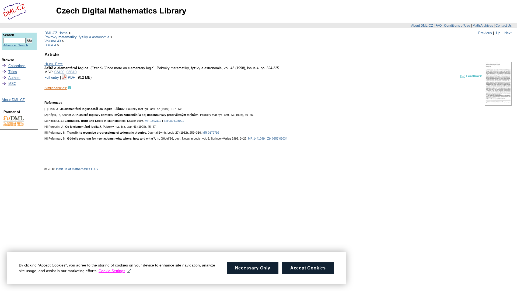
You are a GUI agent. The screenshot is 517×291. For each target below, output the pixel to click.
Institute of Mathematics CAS (77, 169)
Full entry (51, 77)
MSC (12, 84)
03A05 (59, 72)
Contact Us (503, 25)
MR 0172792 (210, 132)
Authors (14, 78)
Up (498, 33)
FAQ (438, 25)
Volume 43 (52, 41)
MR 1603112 (153, 120)
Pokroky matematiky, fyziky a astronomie (76, 37)
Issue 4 (50, 45)
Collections (17, 66)
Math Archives (483, 25)
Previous (485, 33)
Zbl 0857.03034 (277, 138)
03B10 (71, 72)
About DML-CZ (422, 25)
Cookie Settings (112, 271)
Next (508, 33)
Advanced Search (15, 45)
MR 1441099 (256, 138)
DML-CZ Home (56, 33)
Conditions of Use (457, 25)
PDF (72, 77)
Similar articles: (55, 88)
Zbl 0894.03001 (174, 120)
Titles (12, 72)
